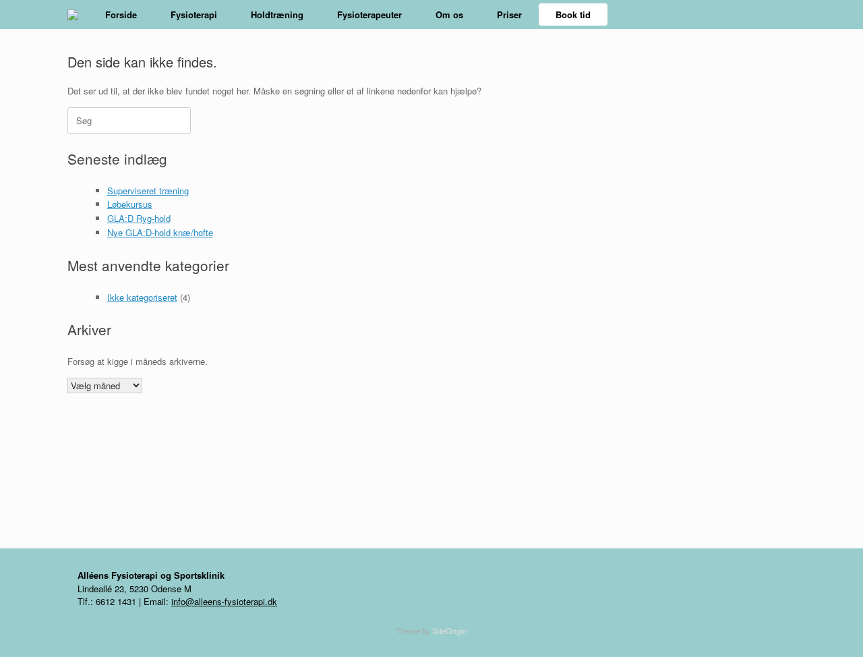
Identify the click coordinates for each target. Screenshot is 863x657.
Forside (121, 14)
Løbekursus (129, 204)
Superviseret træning (148, 190)
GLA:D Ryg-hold (139, 218)
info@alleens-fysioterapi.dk (224, 601)
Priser (509, 14)
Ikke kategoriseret (142, 297)
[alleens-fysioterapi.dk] (72, 14)
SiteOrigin (449, 630)
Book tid (573, 14)
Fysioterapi (194, 14)
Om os (449, 14)
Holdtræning (277, 14)
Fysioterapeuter (369, 14)
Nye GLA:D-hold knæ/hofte (160, 232)
